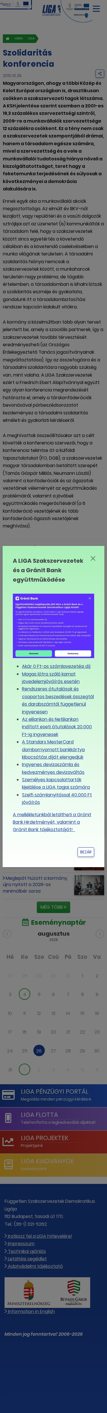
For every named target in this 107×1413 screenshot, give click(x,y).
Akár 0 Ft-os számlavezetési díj (56, 666)
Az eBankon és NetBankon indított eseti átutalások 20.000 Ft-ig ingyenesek (57, 727)
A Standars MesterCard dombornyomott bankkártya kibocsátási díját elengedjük (53, 749)
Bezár (86, 852)
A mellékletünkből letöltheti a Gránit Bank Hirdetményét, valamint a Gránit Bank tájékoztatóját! (52, 822)
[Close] (93, 558)
